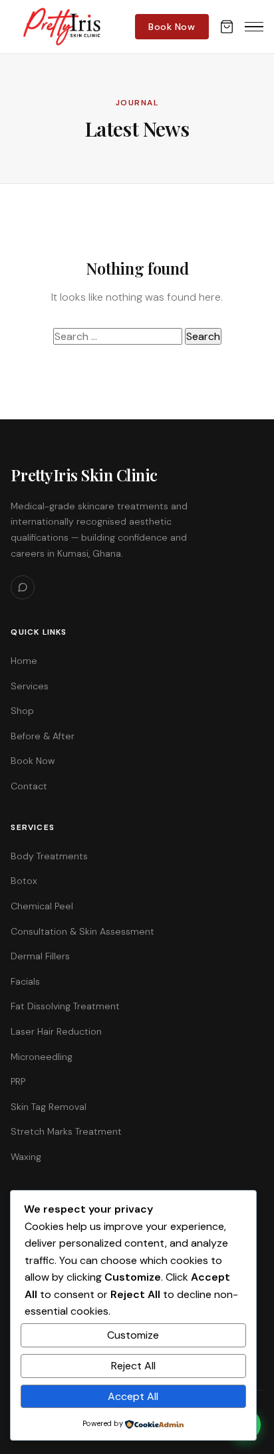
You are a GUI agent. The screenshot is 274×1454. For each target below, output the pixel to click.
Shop (22, 711)
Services (30, 686)
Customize (133, 1335)
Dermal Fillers (40, 956)
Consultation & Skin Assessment (82, 931)
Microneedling (41, 1057)
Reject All (133, 1366)
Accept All (133, 1396)
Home (24, 661)
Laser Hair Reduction (56, 1031)
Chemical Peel (42, 906)
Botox (24, 881)
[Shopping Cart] (226, 26)
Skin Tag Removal (48, 1107)
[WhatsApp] (23, 587)
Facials (25, 981)
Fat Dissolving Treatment (65, 1006)
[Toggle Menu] (254, 26)
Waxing (26, 1157)
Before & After (42, 736)
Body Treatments (49, 856)
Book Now (171, 27)
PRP (18, 1081)
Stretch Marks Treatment (66, 1131)
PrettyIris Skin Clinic (84, 474)
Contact (29, 786)
